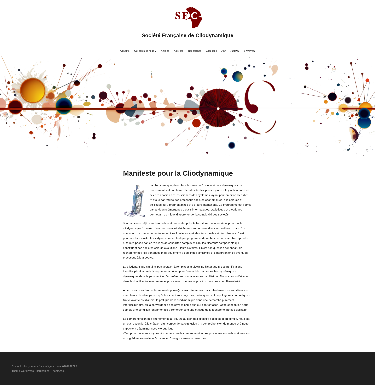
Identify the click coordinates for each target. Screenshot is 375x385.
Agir (223, 50)
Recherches (194, 50)
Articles (165, 50)
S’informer (249, 50)
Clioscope (211, 50)
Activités (178, 50)
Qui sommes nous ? (145, 50)
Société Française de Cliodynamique (187, 35)
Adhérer (235, 50)
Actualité (124, 50)
